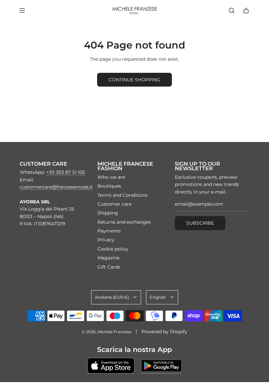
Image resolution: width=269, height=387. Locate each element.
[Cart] (246, 10)
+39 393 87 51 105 (65, 172)
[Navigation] (22, 10)
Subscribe (200, 223)
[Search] (231, 10)
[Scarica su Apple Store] (110, 366)
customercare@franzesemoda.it (56, 187)
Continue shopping (134, 80)
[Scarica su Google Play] (161, 366)
